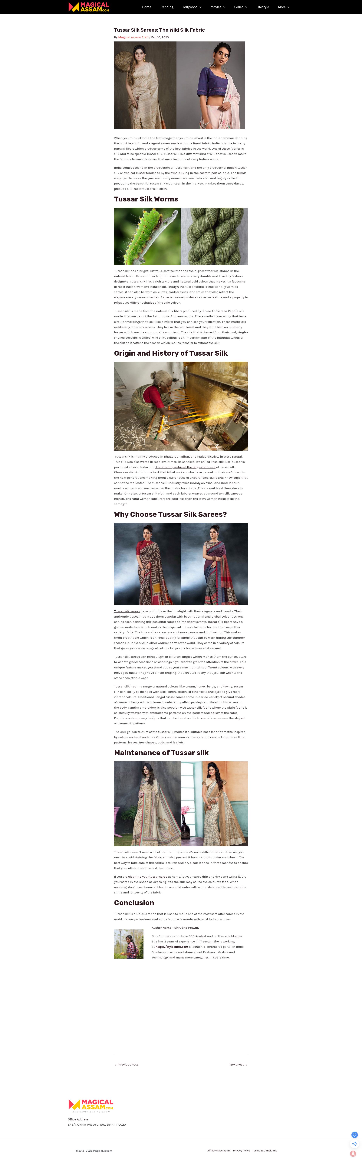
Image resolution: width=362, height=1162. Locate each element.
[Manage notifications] (353, 1154)
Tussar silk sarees (127, 611)
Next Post (239, 1064)
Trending (167, 7)
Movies (216, 7)
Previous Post (126, 1064)
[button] (200, 7)
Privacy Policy (241, 1150)
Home (146, 7)
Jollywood (190, 7)
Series (238, 7)
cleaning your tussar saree (147, 876)
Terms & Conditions (265, 1150)
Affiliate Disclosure (218, 1150)
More (282, 7)
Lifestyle (262, 7)
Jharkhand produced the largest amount (185, 467)
